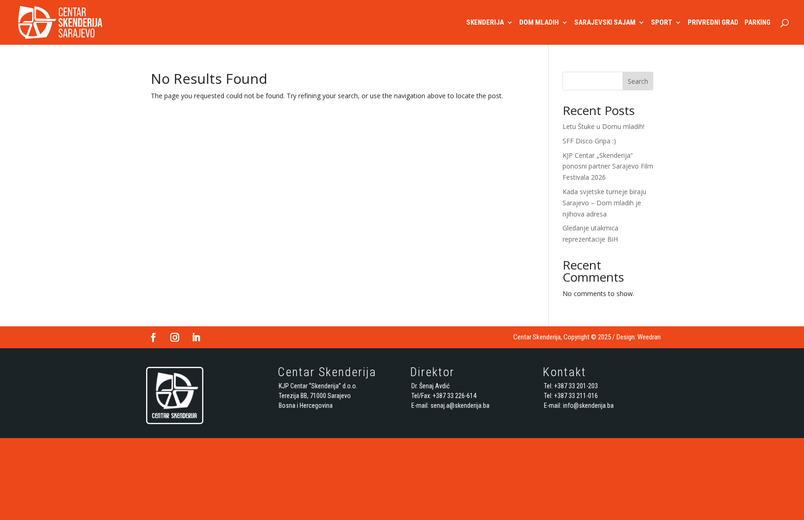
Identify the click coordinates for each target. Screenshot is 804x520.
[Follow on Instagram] (174, 337)
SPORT (661, 23)
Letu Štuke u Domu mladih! (603, 126)
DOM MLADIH (539, 23)
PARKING (757, 23)
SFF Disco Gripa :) (589, 140)
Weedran (649, 337)
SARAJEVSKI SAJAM (605, 23)
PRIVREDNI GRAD (713, 23)
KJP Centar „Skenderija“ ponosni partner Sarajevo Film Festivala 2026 (608, 166)
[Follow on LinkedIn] (196, 337)
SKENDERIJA (485, 23)
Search (638, 81)
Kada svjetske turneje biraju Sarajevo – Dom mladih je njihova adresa (604, 202)
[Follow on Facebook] (153, 337)
